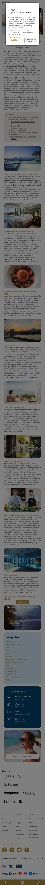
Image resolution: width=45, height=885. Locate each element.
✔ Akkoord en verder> (31, 40)
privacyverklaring (14, 30)
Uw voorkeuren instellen (14, 39)
